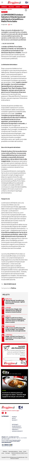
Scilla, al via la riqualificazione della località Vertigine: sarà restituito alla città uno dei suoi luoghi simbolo (15, 329)
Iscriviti (22, 359)
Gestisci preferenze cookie (18, 453)
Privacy (20, 451)
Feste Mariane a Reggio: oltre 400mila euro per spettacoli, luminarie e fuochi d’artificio (13, 310)
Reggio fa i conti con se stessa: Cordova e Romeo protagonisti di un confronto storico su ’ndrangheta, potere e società (15, 320)
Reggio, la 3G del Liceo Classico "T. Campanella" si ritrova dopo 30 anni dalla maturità (15, 338)
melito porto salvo (10, 284)
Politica (10, 9)
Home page (3, 9)
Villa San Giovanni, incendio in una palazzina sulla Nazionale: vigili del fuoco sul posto (15, 302)
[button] (26, 10)
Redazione (5, 451)
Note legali (7, 453)
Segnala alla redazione (13, 451)
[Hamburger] (2, 3)
